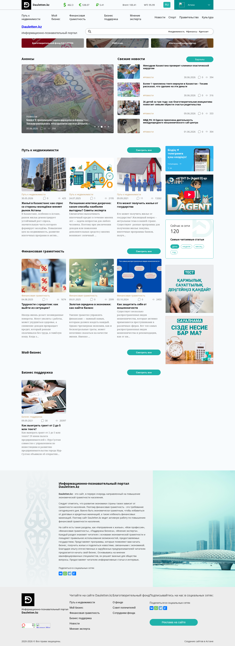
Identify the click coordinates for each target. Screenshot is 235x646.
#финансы (191, 31)
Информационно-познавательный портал (45, 609)
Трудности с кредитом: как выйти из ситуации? (40, 306)
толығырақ (173, 163)
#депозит (203, 31)
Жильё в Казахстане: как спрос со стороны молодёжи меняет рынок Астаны (42, 206)
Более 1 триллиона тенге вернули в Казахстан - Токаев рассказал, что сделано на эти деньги (175, 85)
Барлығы (199, 59)
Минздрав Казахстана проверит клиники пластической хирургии (176, 67)
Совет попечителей (124, 607)
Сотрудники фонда (124, 613)
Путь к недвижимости (31, 17)
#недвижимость (176, 31)
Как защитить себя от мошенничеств (132, 306)
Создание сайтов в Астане (198, 641)
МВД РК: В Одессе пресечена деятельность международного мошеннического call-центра (170, 121)
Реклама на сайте (174, 622)
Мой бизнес (55, 17)
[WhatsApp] (65, 573)
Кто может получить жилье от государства (137, 204)
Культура (207, 17)
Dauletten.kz (32, 27)
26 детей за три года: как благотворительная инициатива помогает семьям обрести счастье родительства (177, 103)
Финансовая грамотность (77, 17)
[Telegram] (69, 573)
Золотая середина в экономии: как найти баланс (90, 306)
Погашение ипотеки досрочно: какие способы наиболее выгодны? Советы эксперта (90, 206)
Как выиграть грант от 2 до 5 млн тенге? (41, 427)
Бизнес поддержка (111, 17)
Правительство (189, 17)
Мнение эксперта (135, 17)
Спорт (172, 17)
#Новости (148, 77)
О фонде (118, 602)
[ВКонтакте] (61, 573)
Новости (160, 17)
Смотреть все (144, 150)
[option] (68, 5)
